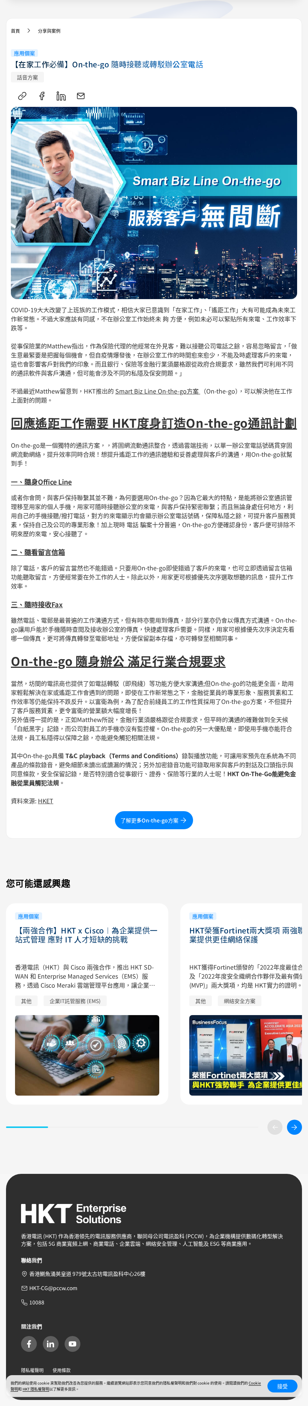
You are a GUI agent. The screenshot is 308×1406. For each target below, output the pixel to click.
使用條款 (62, 1370)
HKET (45, 800)
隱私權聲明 (32, 1370)
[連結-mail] (80, 96)
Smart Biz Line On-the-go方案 (157, 390)
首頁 (15, 30)
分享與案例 (49, 30)
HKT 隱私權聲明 (36, 1389)
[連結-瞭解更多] (87, 1055)
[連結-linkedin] (61, 96)
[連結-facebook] (41, 96)
